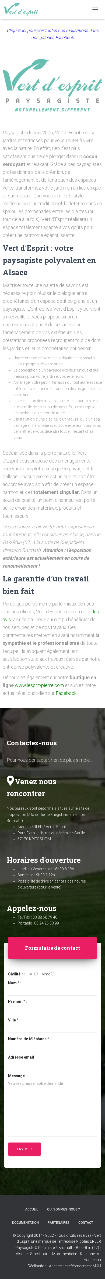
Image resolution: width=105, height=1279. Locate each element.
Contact (85, 1223)
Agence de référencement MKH (75, 1266)
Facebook (66, 693)
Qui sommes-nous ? (63, 1209)
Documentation (25, 1223)
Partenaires (58, 1223)
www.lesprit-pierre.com (39, 685)
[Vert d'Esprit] (23, 9)
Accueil (31, 1209)
